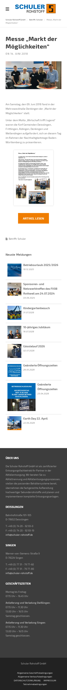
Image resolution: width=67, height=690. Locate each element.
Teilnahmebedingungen (35, 684)
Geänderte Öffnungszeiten (40, 365)
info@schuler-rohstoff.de (19, 534)
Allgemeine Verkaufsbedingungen (35, 676)
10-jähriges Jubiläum (36, 327)
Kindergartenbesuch (36, 308)
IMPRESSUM (50, 680)
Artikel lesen (33, 218)
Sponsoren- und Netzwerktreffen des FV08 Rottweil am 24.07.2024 (40, 288)
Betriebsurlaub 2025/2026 (40, 265)
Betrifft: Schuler (36, 20)
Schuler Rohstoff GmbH (15, 20)
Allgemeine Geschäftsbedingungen (35, 673)
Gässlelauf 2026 (34, 346)
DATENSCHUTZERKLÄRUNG (27, 680)
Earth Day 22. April (35, 418)
